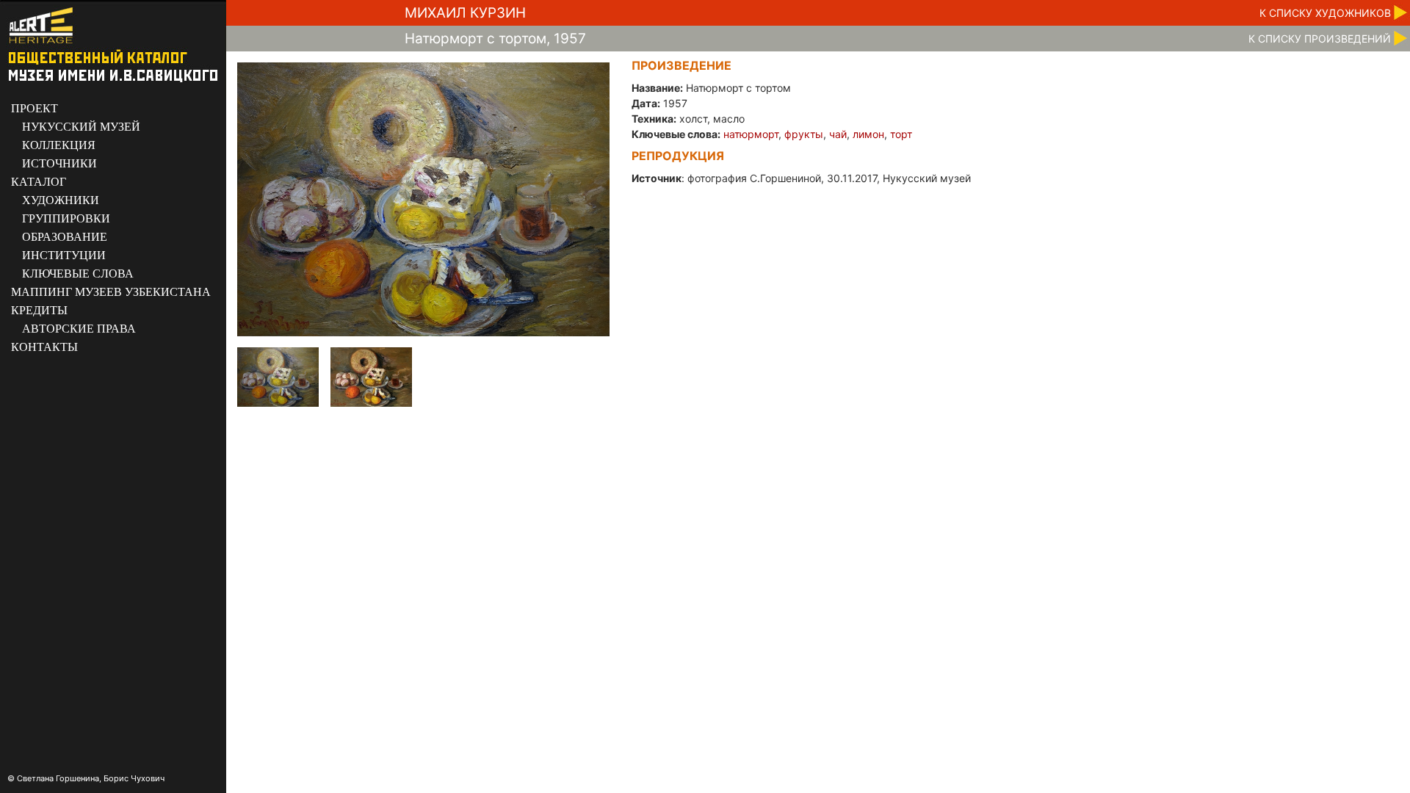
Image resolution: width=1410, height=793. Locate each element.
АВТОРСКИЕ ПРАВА (79, 328)
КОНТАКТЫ (44, 347)
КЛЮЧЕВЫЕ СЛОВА (78, 273)
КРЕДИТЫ (39, 310)
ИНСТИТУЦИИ (64, 255)
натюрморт (750, 134)
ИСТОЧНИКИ (59, 163)
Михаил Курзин (465, 12)
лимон (868, 134)
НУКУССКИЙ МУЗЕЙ (81, 126)
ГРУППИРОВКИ (66, 218)
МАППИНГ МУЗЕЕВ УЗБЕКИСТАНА (111, 292)
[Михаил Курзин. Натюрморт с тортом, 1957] (423, 198)
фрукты (803, 134)
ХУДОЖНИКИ (60, 200)
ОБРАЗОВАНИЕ (64, 237)
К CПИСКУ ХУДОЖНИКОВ (1325, 13)
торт (901, 134)
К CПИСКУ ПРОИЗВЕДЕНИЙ (1319, 38)
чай (838, 134)
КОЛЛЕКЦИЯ (58, 145)
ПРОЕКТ (34, 108)
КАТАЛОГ (38, 181)
